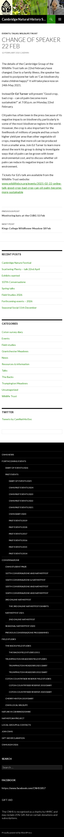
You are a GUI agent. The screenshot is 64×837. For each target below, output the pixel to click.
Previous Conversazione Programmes (27, 632)
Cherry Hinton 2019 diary (19, 698)
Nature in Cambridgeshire (16, 711)
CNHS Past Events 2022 (21, 500)
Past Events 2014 (18, 553)
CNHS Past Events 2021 (21, 507)
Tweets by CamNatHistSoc (17, 419)
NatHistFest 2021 (14, 612)
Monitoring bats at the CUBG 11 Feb (23, 213)
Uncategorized (10, 389)
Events (6, 33)
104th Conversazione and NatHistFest (26, 593)
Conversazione (10, 560)
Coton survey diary (12, 332)
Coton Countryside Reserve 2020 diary (30, 692)
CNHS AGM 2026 (10, 744)
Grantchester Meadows (15, 351)
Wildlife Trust (28, 33)
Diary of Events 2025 (20, 481)
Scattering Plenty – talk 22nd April (21, 269)
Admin (25, 52)
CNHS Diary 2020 (17, 514)
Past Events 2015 (18, 547)
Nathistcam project (13, 718)
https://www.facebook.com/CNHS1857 (24, 788)
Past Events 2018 (18, 527)
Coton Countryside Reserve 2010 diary (30, 685)
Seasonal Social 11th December (19, 307)
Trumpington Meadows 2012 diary (28, 672)
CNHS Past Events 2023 (21, 494)
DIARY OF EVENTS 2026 (16, 467)
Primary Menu (59, 19)
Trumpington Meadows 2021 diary (28, 665)
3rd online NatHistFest (18, 599)
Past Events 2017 (18, 533)
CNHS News (8, 454)
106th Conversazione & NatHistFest (25, 579)
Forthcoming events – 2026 (17, 301)
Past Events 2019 (18, 520)
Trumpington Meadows (15, 383)
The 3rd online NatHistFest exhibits (29, 606)
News (5, 357)
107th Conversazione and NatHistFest (26, 573)
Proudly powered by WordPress (17, 832)
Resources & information (15, 364)
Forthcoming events (14, 461)
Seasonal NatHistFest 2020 (20, 626)
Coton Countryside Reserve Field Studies (28, 678)
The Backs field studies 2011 (24, 652)
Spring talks (8, 288)
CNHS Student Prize (16, 566)
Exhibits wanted (11, 275)
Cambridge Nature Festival (16, 262)
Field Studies (9, 639)
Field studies (9, 344)
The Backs (8, 376)
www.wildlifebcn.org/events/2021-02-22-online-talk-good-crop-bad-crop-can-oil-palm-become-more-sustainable (32, 188)
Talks (14, 33)
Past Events (11, 474)
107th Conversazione (14, 281)
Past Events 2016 (18, 540)
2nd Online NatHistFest (22, 619)
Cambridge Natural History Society (24, 19)
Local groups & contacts (16, 725)
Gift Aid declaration (13, 738)
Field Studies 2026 (12, 294)
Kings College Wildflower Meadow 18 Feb (26, 226)
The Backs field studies (18, 645)
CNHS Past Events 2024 (21, 487)
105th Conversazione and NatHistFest (26, 586)
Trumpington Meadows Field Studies (26, 659)
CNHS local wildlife (16, 705)
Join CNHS (7, 731)
